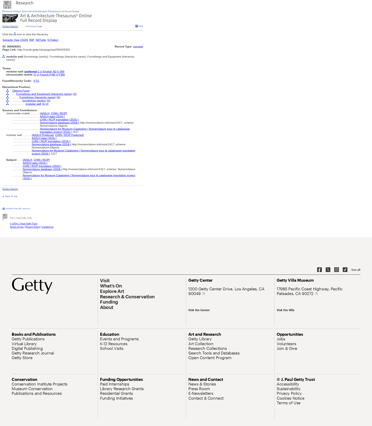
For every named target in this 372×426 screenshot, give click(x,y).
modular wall (33, 103)
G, (44, 103)
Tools (24, 11)
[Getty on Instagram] (336, 270)
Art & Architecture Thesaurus (43, 11)
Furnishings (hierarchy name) (37, 97)
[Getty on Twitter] (328, 270)
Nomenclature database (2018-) (59, 122)
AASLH (45, 113)
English (47, 71)
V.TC (36, 80)
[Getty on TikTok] (345, 270)
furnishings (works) (34, 100)
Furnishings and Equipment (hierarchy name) (44, 94)
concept (138, 46)
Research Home (11, 11)
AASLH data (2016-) (52, 116)
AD (54, 71)
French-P (45, 74)
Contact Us (47, 227)
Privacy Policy (32, 227)
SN (62, 71)
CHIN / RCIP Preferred (69, 135)
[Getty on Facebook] (319, 270)
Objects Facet (20, 90)
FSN (61, 74)
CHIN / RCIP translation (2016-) (59, 119)
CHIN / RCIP (58, 113)
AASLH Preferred (43, 135)
